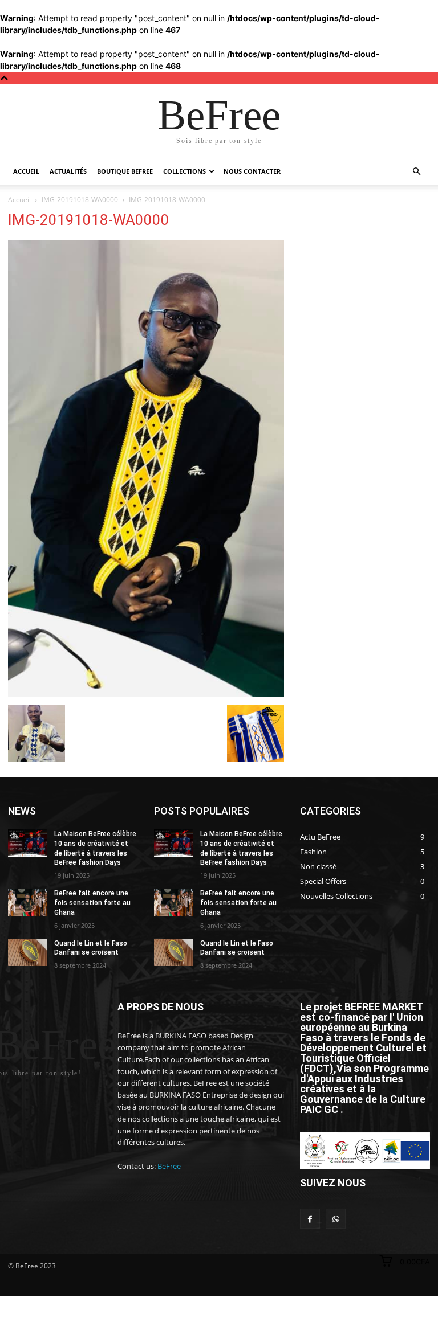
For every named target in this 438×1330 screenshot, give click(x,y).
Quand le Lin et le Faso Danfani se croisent (90, 948)
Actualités (68, 171)
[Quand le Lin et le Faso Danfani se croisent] (27, 952)
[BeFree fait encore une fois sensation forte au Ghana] (27, 902)
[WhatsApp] (336, 1219)
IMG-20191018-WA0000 (80, 199)
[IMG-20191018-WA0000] (146, 693)
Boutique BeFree (125, 171)
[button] (416, 171)
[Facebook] (310, 1219)
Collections (184, 171)
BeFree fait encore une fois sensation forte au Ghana (92, 902)
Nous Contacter (252, 171)
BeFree (169, 1166)
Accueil (26, 171)
